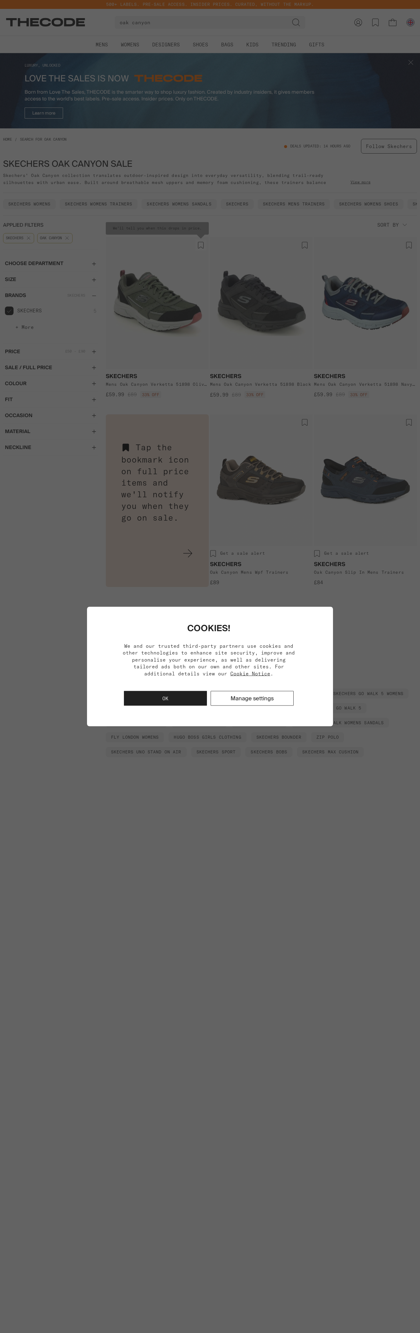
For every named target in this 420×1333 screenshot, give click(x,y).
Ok (165, 698)
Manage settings (252, 698)
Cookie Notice (250, 673)
